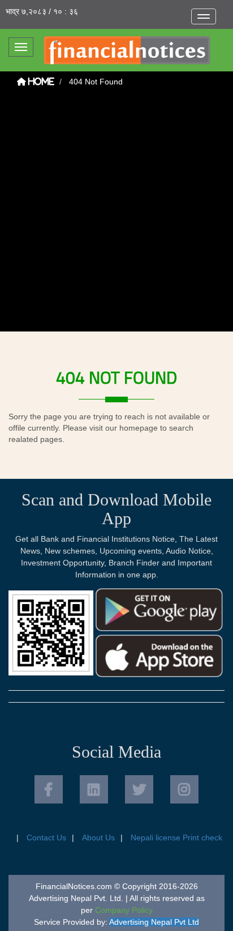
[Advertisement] (116, 214)
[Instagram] (184, 789)
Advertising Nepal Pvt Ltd (154, 921)
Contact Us (46, 837)
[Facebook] (48, 789)
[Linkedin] (94, 789)
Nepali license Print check (176, 837)
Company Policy (124, 910)
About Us (98, 837)
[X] (139, 789)
